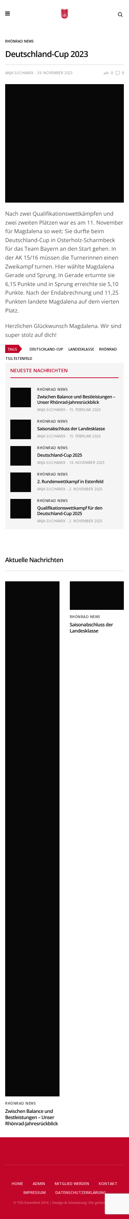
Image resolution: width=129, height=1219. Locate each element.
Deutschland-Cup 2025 (59, 455)
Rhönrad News (19, 41)
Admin (39, 1183)
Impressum (34, 1192)
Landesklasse (81, 349)
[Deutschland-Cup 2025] (20, 455)
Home (17, 1183)
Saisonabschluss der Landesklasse (71, 428)
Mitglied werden (72, 1183)
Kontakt (108, 1183)
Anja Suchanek (19, 73)
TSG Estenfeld (19, 358)
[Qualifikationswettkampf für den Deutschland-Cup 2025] (20, 508)
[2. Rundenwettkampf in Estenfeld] (20, 482)
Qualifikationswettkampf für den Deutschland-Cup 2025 (70, 510)
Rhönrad (108, 349)
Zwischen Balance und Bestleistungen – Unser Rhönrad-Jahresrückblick (76, 399)
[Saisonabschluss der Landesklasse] (20, 429)
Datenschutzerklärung (80, 1192)
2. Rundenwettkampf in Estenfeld (70, 481)
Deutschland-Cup (46, 349)
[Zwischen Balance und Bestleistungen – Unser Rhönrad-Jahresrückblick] (20, 397)
